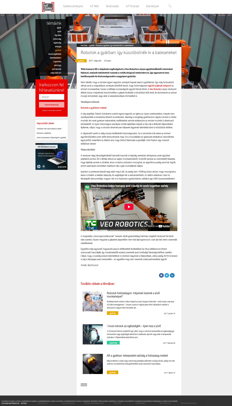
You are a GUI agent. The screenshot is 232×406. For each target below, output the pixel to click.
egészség (57, 42)
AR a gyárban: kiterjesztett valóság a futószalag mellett (137, 355)
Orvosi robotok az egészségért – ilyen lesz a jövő (134, 326)
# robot (83, 385)
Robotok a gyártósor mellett (93, 107)
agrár (59, 27)
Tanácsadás (112, 6)
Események (152, 6)
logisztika (57, 61)
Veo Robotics (156, 89)
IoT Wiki (94, 6)
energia (58, 46)
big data (58, 35)
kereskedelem (55, 57)
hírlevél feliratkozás (52, 105)
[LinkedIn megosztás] (172, 275)
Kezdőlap (84, 45)
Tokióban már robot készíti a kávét (49, 129)
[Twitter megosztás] (166, 275)
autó (59, 31)
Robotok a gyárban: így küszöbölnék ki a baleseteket (114, 45)
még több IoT (55, 72)
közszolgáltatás (54, 54)
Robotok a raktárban (44, 133)
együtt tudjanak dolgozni (159, 85)
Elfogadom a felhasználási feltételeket (52, 110)
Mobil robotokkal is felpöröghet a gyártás (51, 137)
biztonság (57, 38)
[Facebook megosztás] (161, 275)
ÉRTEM (24, 403)
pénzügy (57, 65)
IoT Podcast (132, 6)
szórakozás (56, 69)
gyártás (58, 50)
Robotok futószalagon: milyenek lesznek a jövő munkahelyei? (133, 294)
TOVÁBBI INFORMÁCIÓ (10, 403)
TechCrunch (92, 265)
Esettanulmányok (73, 6)
